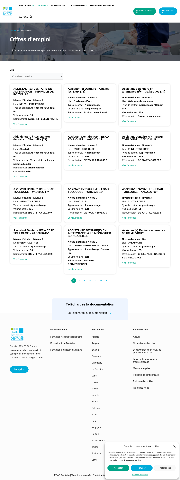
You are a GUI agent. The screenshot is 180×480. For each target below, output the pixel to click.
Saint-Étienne (98, 440)
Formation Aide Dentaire (62, 343)
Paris (94, 414)
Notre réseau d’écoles (144, 343)
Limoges (96, 382)
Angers (95, 343)
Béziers (95, 350)
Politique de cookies (140, 475)
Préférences (165, 467)
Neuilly (95, 395)
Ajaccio (95, 337)
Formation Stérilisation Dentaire (66, 350)
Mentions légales (141, 368)
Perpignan (97, 427)
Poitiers (95, 434)
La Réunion (97, 369)
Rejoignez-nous (141, 388)
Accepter (118, 467)
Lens (94, 376)
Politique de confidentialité (146, 375)
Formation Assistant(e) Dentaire (66, 337)
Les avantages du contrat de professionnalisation (147, 351)
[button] (174, 446)
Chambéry (97, 363)
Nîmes (95, 401)
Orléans (96, 408)
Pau (94, 421)
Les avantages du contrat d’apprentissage (145, 360)
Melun (95, 388)
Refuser (142, 467)
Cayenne (96, 356)
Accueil (13, 31)
